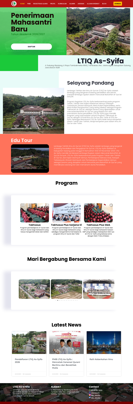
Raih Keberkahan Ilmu (101, 359)
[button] (21, 289)
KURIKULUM (62, 4)
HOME (22, 4)
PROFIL (52, 4)
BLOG (104, 4)
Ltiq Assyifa (95, 393)
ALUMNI (72, 4)
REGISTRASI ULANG (40, 4)
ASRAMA (81, 4)
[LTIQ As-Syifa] (14, 4)
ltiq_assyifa (95, 395)
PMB (29, 4)
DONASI (118, 4)
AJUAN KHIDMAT (93, 4)
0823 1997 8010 (96, 390)
